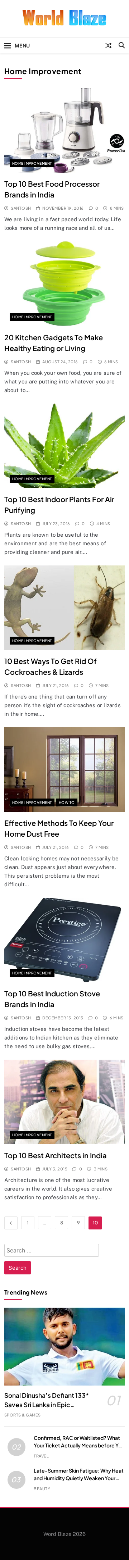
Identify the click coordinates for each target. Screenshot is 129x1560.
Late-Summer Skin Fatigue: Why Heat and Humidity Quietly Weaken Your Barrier (79, 1478)
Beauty (42, 1488)
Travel (41, 1456)
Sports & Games (22, 1415)
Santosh (21, 208)
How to (67, 802)
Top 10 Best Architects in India (55, 1155)
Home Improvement (32, 163)
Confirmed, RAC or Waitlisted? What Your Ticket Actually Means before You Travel (79, 1445)
